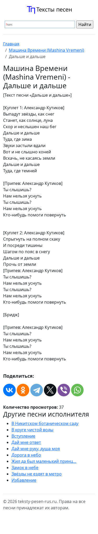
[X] (50, 390)
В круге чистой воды (32, 430)
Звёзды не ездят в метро (36, 474)
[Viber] (63, 390)
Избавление (23, 480)
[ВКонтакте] (9, 390)
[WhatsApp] (77, 390)
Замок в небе (24, 467)
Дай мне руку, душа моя (35, 449)
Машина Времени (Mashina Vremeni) (46, 50)
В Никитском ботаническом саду (44, 423)
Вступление (23, 436)
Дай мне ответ (26, 442)
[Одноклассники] (23, 390)
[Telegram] (36, 390)
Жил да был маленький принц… (43, 461)
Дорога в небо (26, 455)
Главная (11, 44)
